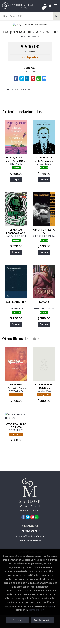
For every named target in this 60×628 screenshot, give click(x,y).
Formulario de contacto (30, 540)
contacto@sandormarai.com (30, 536)
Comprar (16, 179)
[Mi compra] (45, 6)
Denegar (17, 620)
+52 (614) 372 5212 (30, 531)
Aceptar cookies (42, 620)
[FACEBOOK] (23, 517)
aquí (50, 606)
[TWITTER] (28, 517)
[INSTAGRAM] (32, 517)
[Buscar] (56, 16)
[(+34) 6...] (37, 517)
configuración (36, 610)
